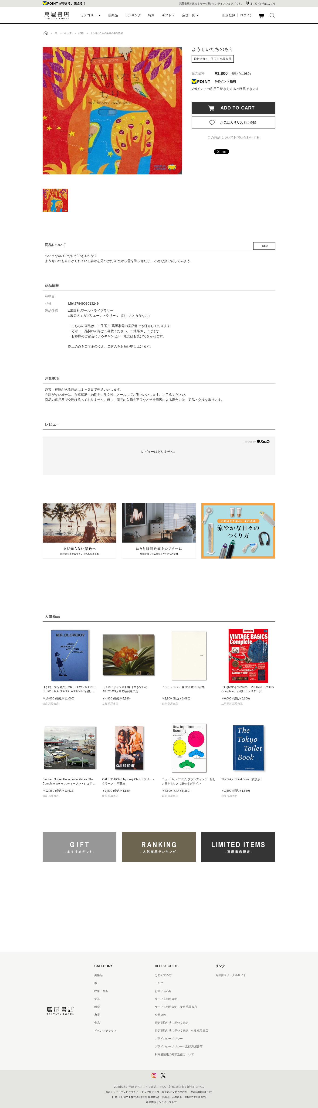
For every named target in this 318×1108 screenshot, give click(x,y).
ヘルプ (159, 983)
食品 (97, 1022)
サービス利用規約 (166, 999)
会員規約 (160, 1014)
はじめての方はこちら (262, 3)
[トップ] (46, 33)
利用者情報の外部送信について (174, 1054)
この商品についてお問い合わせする (233, 137)
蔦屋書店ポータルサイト (230, 975)
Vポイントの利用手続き (209, 89)
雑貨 (97, 1007)
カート (262, 18)
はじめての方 (163, 975)
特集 (151, 15)
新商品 (113, 15)
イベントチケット (105, 1030)
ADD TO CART (235, 107)
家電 (97, 1014)
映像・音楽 (101, 991)
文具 (97, 999)
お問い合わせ (163, 991)
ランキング (133, 15)
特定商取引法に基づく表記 (171, 1022)
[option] (112, 111)
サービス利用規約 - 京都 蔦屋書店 (176, 1007)
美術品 (98, 975)
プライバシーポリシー (169, 1038)
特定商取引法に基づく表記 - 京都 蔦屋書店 (181, 1030)
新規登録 (228, 15)
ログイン (246, 15)
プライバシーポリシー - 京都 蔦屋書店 (179, 1046)
